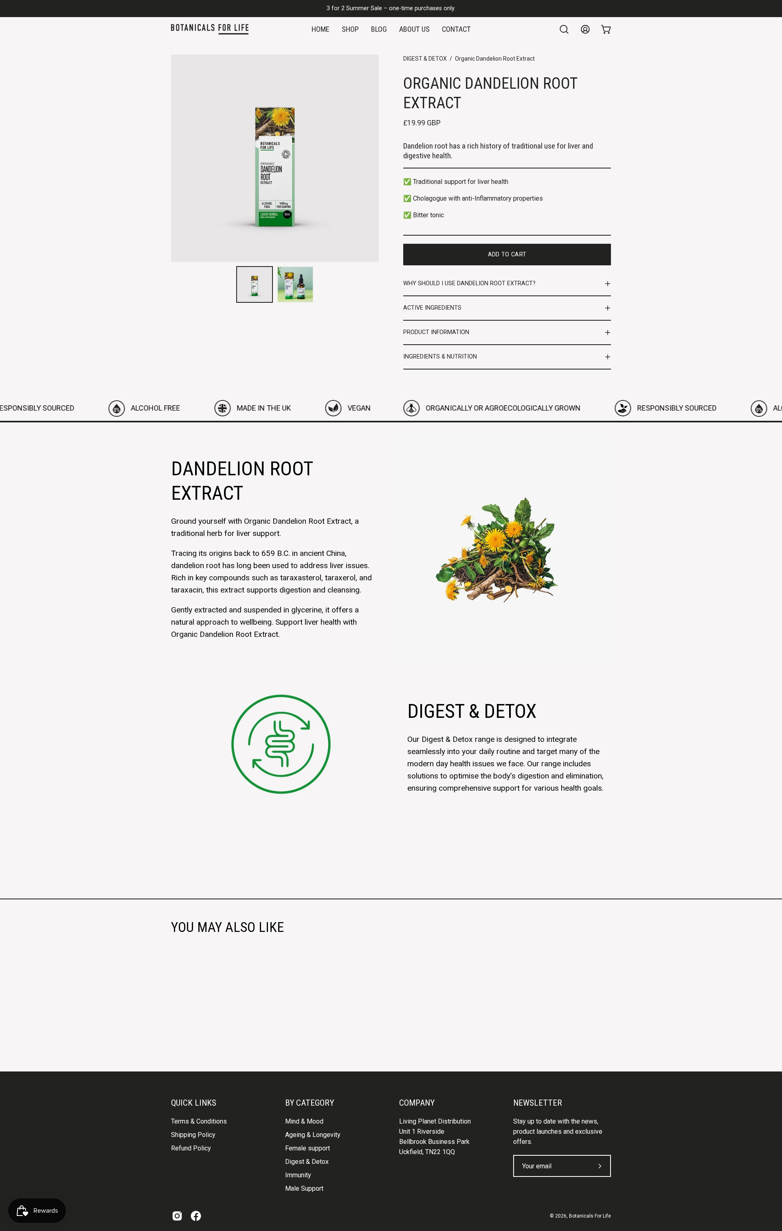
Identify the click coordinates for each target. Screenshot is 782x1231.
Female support (307, 1148)
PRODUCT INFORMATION (436, 332)
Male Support (304, 1188)
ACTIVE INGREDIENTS (432, 307)
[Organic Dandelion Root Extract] (254, 284)
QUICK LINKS (193, 1103)
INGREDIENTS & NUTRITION (440, 356)
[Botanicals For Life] (209, 29)
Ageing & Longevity (312, 1135)
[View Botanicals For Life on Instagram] (177, 1216)
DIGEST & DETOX (425, 58)
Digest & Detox (307, 1161)
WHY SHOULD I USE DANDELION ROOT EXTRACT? (469, 283)
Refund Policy (191, 1148)
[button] (564, 29)
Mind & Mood (304, 1121)
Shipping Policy (193, 1135)
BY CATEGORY (309, 1103)
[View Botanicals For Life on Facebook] (196, 1216)
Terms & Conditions (199, 1121)
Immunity (298, 1175)
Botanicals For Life (590, 1216)
